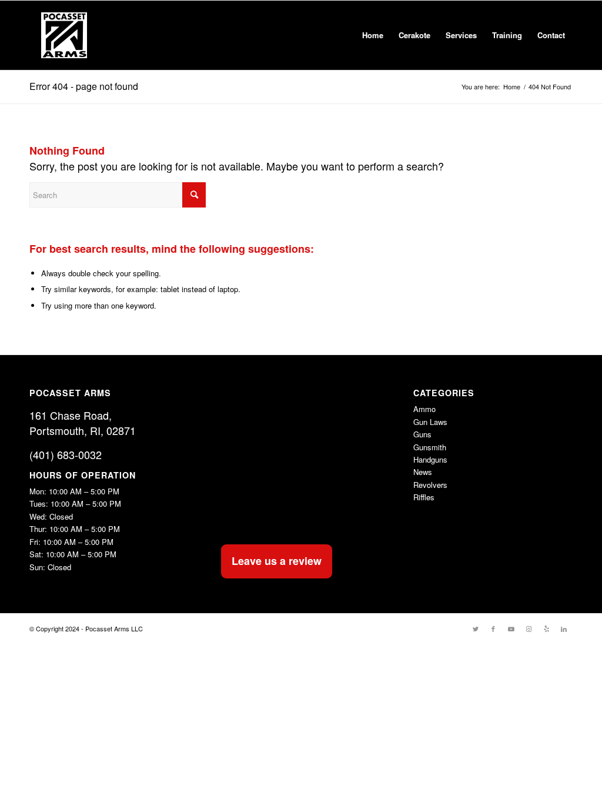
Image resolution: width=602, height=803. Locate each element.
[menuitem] (372, 35)
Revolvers (430, 484)
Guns (422, 434)
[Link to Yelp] (546, 628)
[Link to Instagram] (528, 628)
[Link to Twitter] (475, 628)
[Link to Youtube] (511, 628)
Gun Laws (430, 421)
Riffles (423, 497)
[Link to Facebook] (493, 628)
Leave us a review (277, 560)
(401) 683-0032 (65, 454)
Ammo (424, 408)
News (422, 471)
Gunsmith (429, 447)
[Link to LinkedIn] (564, 628)
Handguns (430, 459)
